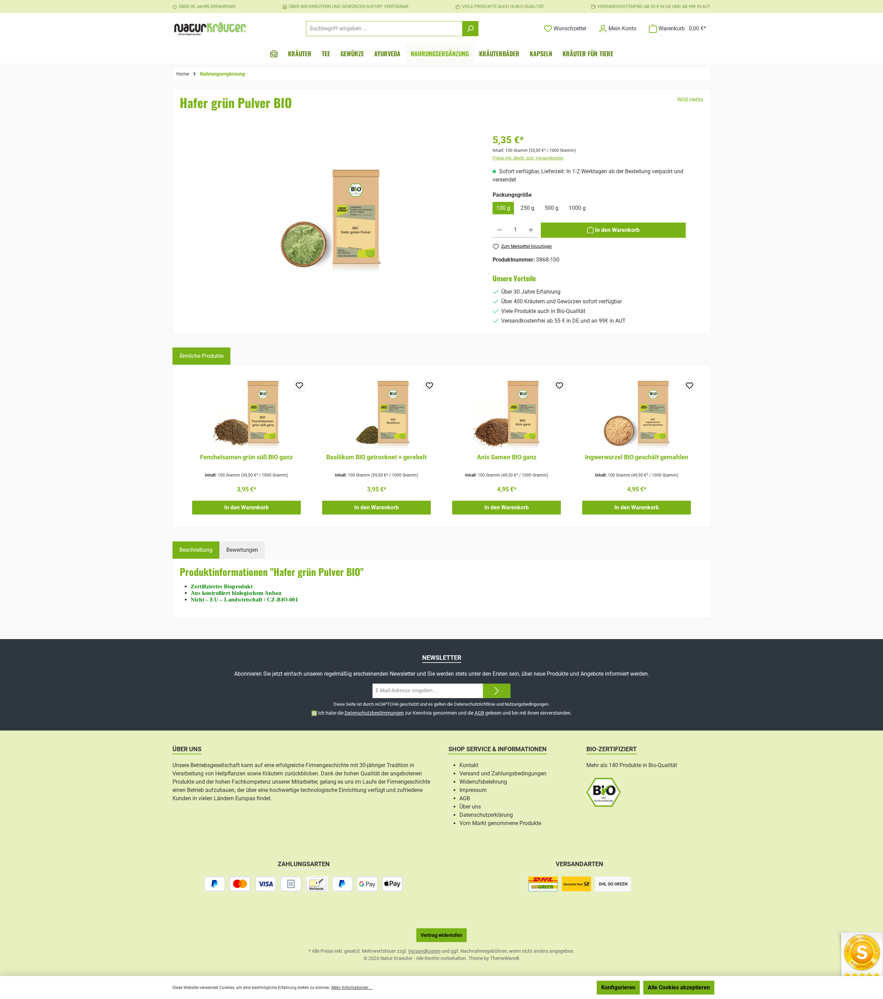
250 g (527, 208)
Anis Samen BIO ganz (506, 457)
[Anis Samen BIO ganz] (506, 413)
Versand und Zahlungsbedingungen (502, 773)
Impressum (473, 790)
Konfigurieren (618, 987)
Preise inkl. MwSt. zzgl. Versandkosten (528, 158)
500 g (551, 208)
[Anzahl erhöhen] (531, 230)
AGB (479, 713)
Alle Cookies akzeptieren (679, 987)
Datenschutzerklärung (486, 815)
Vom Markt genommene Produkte (500, 823)
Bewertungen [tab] (242, 550)
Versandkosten (424, 951)
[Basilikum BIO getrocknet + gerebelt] (376, 413)
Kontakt (468, 765)
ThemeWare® (504, 958)
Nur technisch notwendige (556, 987)
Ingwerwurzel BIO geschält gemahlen (636, 457)
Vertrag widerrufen (441, 935)
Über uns (470, 806)
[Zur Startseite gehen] (210, 28)
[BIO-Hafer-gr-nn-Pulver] (331, 219)
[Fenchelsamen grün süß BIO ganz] (246, 413)
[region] (331, 229)
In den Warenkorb (246, 507)
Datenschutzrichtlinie (474, 704)
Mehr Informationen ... (352, 987)
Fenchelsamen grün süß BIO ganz (246, 457)
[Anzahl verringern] (500, 230)
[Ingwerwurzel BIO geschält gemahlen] (636, 413)
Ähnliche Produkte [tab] (201, 356)
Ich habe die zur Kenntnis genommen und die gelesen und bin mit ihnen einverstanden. (445, 713)
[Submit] (496, 691)
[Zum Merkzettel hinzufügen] (299, 386)
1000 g (577, 208)
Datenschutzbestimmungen (374, 713)
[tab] (195, 550)
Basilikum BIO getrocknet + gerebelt (376, 457)
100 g (503, 208)
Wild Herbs (690, 99)
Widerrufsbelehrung (483, 781)
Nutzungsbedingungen (526, 704)
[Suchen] (470, 28)
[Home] (274, 53)
